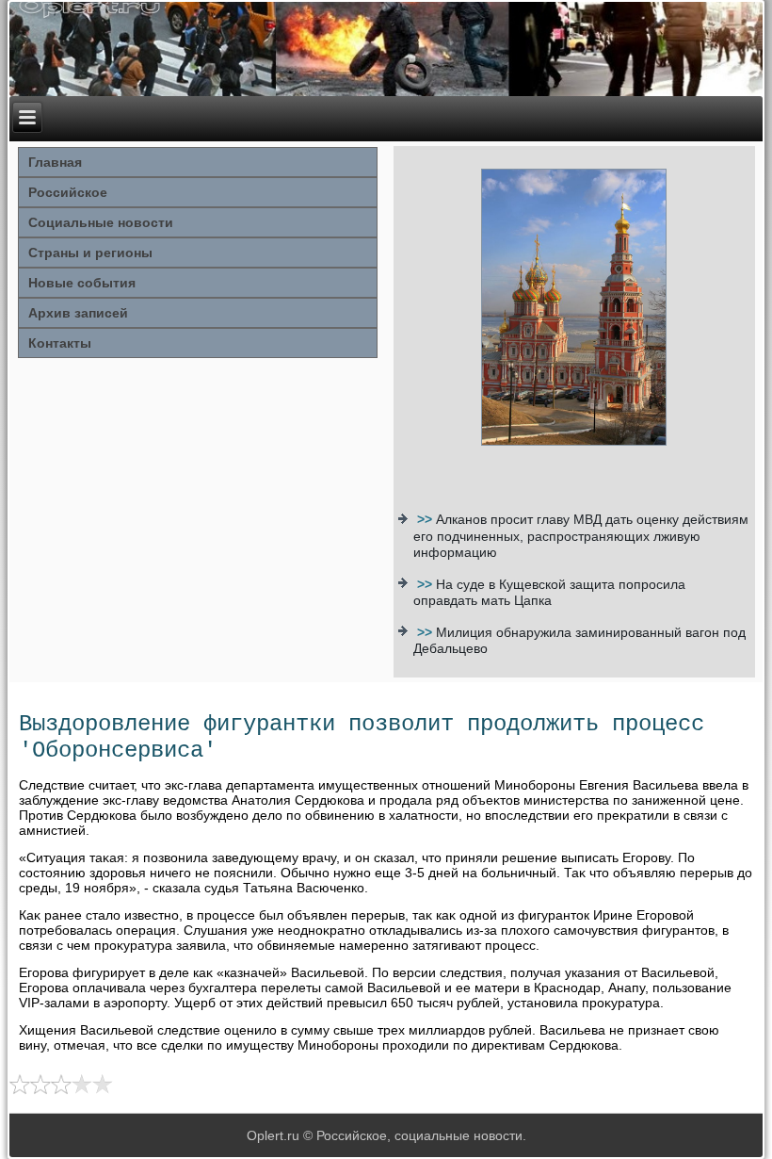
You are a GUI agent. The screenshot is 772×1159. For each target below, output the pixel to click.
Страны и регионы (90, 252)
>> (426, 519)
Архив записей (78, 312)
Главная (55, 162)
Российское (67, 192)
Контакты (59, 343)
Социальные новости (100, 222)
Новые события (82, 282)
